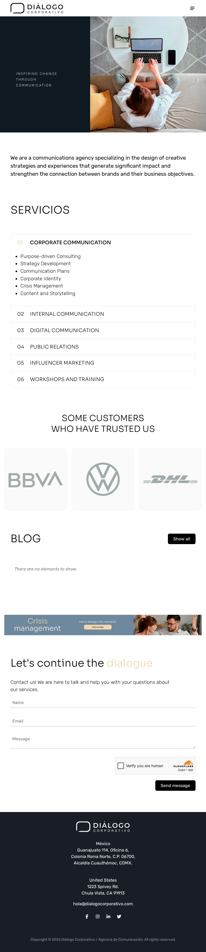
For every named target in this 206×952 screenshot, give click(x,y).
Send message (175, 785)
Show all (181, 538)
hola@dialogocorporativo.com (103, 903)
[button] (10, 481)
